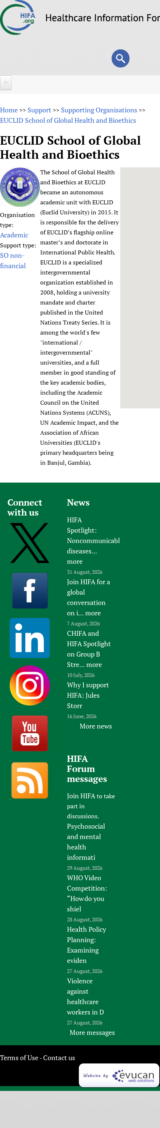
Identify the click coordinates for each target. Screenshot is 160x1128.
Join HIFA (81, 795)
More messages (92, 1032)
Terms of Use (19, 1057)
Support (39, 109)
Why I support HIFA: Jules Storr (88, 695)
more (75, 561)
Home (9, 109)
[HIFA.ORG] (18, 32)
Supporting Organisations (99, 109)
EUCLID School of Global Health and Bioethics (68, 120)
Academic (14, 234)
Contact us (59, 1057)
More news (96, 725)
